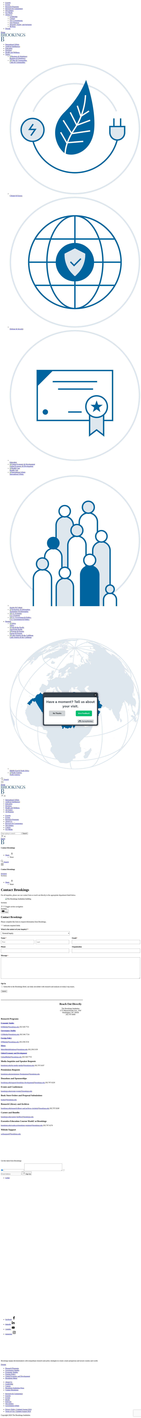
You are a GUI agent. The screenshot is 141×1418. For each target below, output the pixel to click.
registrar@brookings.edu (34, 1125)
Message (4, 955)
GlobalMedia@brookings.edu (11, 1057)
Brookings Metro (11, 1378)
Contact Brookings (11, 1390)
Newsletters (9, 11)
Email (74, 938)
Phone (3, 947)
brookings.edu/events (8, 1091)
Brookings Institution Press (14, 1388)
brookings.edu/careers (8, 1117)
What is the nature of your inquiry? (15, 929)
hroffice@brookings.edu (25, 1117)
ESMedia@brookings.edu (10, 1027)
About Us (8, 15)
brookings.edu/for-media (9, 1065)
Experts (8, 3)
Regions (8, 621)
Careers (12, 19)
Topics (7, 54)
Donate (7, 29)
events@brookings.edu (24, 1091)
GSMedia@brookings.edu (10, 1034)
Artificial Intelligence (12, 46)
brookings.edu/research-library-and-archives (16, 1108)
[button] (70, 907)
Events (7, 5)
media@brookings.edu (26, 1065)
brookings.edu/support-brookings (12, 1083)
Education (8, 48)
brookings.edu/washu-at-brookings (13, 1125)
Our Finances (14, 23)
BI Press (13, 27)
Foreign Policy (10, 1374)
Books (7, 1400)
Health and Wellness (12, 52)
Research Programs (12, 7)
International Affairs (12, 44)
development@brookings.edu (34, 1083)
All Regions (9, 812)
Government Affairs (12, 1406)
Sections (4, 874)
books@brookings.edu (9, 1100)
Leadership (13, 17)
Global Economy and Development (17, 1376)
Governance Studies (12, 1370)
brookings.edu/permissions (10, 1074)
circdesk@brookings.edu (40, 1108)
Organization (77, 947)
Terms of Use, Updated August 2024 (18, 1411)
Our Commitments (16, 21)
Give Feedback (84, 713)
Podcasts (8, 1402)
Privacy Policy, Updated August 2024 (18, 1409)
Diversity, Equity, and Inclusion (21, 25)
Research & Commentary (14, 9)
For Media (9, 13)
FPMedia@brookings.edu (10, 1042)
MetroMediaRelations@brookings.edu (14, 1049)
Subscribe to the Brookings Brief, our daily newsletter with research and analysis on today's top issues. (39, 987)
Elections (8, 50)
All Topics (9, 810)
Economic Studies (11, 1372)
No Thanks (57, 713)
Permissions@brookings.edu (30, 1074)
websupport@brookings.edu (11, 1134)
